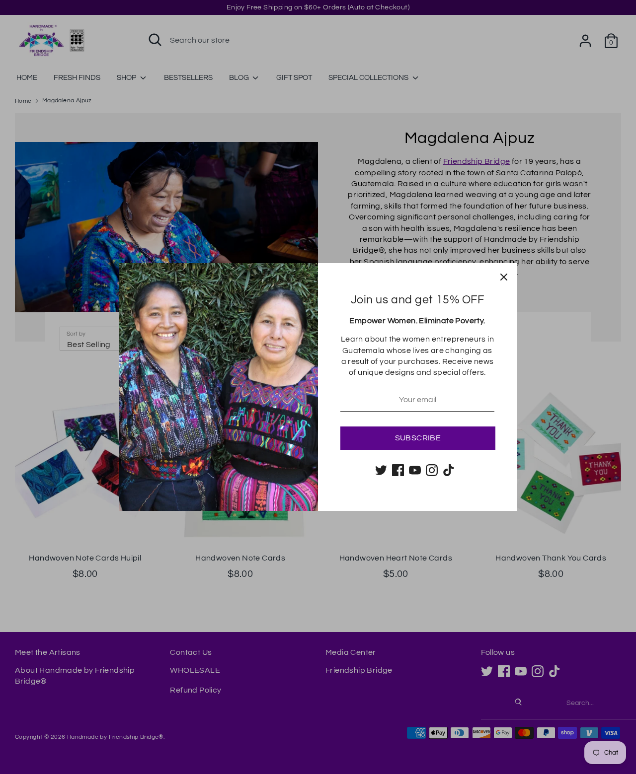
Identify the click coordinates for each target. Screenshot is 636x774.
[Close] (504, 276)
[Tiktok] (449, 470)
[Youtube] (415, 470)
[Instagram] (432, 470)
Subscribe (418, 438)
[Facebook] (398, 470)
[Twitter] (381, 470)
